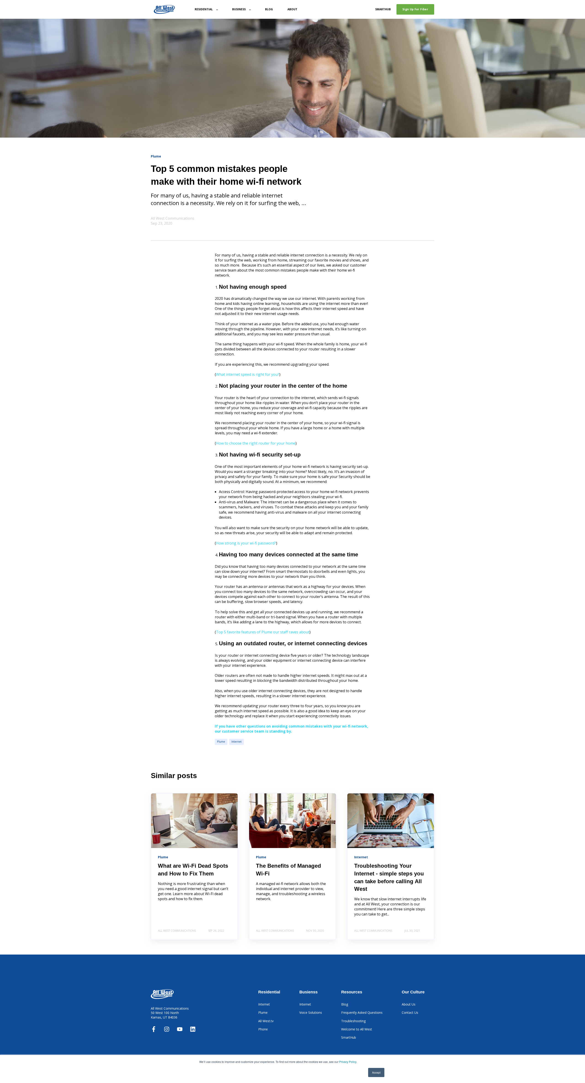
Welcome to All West (356, 1029)
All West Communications (172, 218)
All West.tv (266, 1021)
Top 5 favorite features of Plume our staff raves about (262, 632)
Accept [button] (376, 1072)
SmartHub (348, 1037)
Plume (221, 742)
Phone (263, 1029)
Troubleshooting (353, 1021)
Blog (344, 1004)
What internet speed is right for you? (247, 374)
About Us (408, 1004)
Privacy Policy (347, 1062)
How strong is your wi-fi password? (246, 543)
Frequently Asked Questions (362, 1012)
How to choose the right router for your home (255, 443)
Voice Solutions (310, 1012)
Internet (236, 742)
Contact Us (410, 1012)
